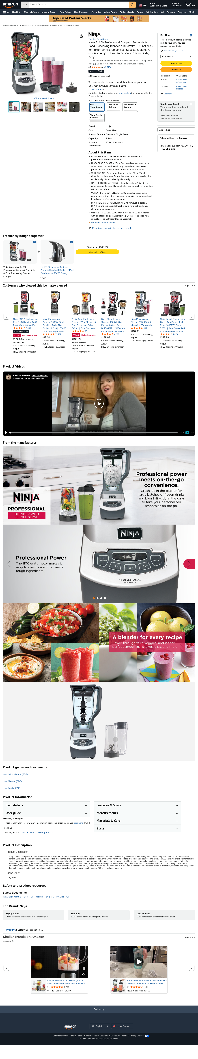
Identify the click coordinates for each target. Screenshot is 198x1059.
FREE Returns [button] (95, 89)
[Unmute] (192, 432)
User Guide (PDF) (11, 788)
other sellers (125, 93)
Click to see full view (44, 98)
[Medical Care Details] (38, 12)
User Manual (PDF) (12, 781)
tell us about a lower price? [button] (36, 832)
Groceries (96, 12)
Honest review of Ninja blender (28, 378)
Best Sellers (65, 12)
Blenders (55, 25)
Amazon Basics (48, 12)
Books (140, 12)
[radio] (14, 107)
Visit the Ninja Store (98, 39)
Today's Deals (127, 12)
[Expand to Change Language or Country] (108, 1026)
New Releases (81, 12)
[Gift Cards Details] (157, 12)
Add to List (164, 130)
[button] (6, 12)
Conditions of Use (60, 1036)
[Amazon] (10, 5)
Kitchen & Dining (26, 25)
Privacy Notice (76, 1036)
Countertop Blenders (70, 25)
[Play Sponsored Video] (139, 962)
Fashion (171, 12)
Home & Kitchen (9, 25)
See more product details (103, 222)
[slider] (93, 432)
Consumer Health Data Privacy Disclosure (102, 1036)
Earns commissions (40, 375)
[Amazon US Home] (70, 1027)
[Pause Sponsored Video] (84, 969)
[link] (57, 251)
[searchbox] (79, 5)
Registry (182, 12)
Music (192, 12)
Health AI (16, 12)
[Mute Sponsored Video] (84, 974)
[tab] (94, 598)
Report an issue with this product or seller (112, 228)
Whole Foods (110, 12)
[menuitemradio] (187, 432)
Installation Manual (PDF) (15, 774)
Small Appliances (42, 25)
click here (78, 823)
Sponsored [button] (7, 941)
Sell (162, 12)
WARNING (11, 930)
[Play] (5, 432)
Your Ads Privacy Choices (133, 1036)
